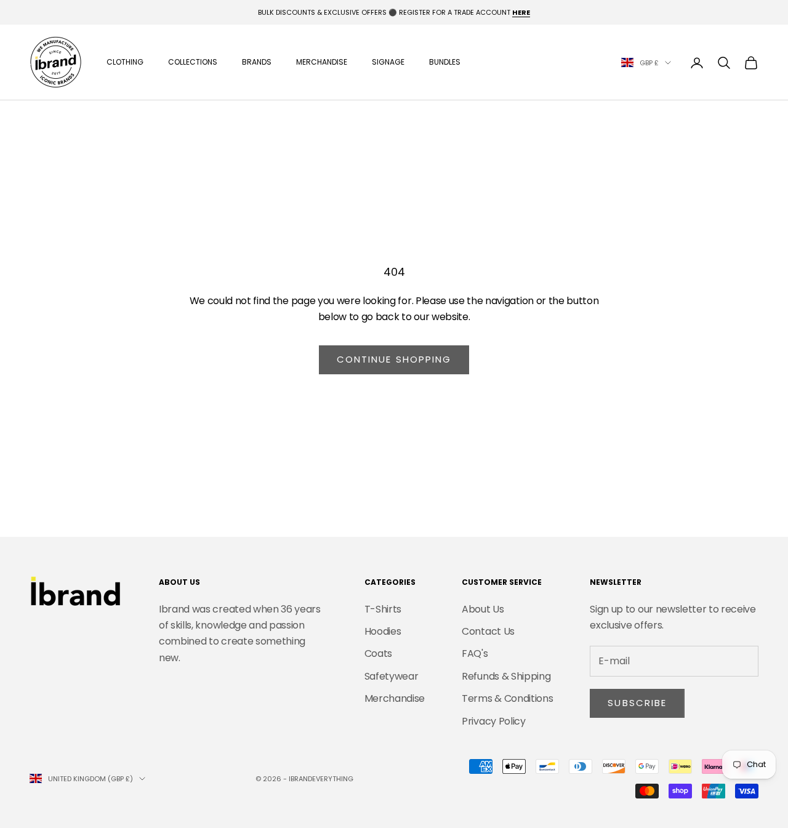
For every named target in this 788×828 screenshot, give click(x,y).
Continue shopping (394, 359)
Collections (192, 62)
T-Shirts (382, 609)
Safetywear (391, 676)
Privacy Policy (494, 721)
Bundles (444, 62)
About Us (483, 609)
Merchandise (321, 62)
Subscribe (637, 702)
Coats (378, 653)
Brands (256, 62)
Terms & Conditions (507, 698)
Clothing (125, 62)
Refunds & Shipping (506, 676)
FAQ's (475, 653)
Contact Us (488, 631)
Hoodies (382, 631)
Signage (388, 62)
